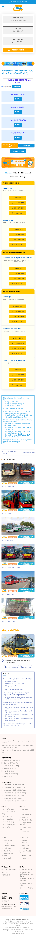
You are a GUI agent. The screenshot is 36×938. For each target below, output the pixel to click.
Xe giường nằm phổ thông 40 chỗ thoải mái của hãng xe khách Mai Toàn (18, 698)
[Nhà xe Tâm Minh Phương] (18, 554)
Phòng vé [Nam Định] (11, 686)
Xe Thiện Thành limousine (25, 823)
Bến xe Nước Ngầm (8, 824)
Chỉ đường (27, 667)
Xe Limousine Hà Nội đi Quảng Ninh (14, 801)
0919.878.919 (19, 208)
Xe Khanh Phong (7, 851)
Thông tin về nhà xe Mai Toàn (13, 690)
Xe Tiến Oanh (24, 832)
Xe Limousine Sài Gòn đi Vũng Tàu (14, 787)
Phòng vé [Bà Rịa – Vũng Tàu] (14, 683)
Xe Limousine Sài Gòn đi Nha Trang (14, 790)
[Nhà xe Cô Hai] (18, 500)
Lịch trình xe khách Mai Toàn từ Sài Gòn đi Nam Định (18, 711)
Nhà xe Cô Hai (7, 513)
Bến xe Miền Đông (8, 809)
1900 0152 (19, 198)
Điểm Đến (18, 28)
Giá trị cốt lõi (6, 875)
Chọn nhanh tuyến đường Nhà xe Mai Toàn (18, 679)
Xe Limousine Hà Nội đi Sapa (12, 798)
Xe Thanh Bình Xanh (27, 820)
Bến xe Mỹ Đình (7, 819)
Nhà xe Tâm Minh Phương (11, 567)
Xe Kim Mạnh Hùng (8, 845)
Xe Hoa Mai (24, 812)
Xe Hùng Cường (25, 855)
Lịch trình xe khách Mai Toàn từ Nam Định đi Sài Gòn (18, 708)
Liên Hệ (4, 872)
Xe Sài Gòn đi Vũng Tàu (10, 763)
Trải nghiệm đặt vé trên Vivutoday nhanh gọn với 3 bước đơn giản (17, 725)
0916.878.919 (19, 213)
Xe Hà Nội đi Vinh (8, 776)
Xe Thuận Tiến (25, 858)
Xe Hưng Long (7, 843)
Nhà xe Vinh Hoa (7, 540)
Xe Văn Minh (24, 837)
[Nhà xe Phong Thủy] (18, 608)
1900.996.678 (18, 203)
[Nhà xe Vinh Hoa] (18, 527)
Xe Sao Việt (24, 809)
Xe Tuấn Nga (24, 848)
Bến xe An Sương (8, 822)
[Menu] (3, 7)
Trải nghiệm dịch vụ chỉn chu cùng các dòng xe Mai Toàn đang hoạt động (16, 694)
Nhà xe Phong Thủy (8, 621)
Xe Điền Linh (24, 843)
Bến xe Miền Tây (7, 827)
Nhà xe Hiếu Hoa (28, 452)
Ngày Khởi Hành (18, 39)
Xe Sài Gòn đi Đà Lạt (9, 768)
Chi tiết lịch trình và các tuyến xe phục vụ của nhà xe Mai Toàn (17, 703)
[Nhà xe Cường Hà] (18, 473)
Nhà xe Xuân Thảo (8, 594)
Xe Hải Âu (5, 837)
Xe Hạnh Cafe (24, 845)
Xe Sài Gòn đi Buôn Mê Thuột (12, 760)
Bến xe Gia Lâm (7, 816)
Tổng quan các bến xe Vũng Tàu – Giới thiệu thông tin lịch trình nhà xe (17, 746)
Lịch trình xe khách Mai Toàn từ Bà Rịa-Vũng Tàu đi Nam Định (18, 719)
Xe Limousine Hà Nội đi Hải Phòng (14, 793)
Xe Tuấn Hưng (7, 848)
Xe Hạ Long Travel (26, 815)
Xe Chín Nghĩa (7, 840)
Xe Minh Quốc (6, 858)
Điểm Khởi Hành (18, 17)
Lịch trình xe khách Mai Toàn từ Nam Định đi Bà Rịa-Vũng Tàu (18, 715)
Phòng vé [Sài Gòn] (10, 681)
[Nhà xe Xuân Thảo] (18, 581)
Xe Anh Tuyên (24, 840)
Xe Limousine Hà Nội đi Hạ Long (13, 795)
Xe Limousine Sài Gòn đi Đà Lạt (13, 785)
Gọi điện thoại (13, 667)
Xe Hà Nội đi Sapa (8, 771)
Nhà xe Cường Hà (8, 486)
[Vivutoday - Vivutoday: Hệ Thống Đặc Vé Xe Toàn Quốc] (18, 8)
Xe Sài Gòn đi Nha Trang (10, 766)
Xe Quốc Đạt (24, 817)
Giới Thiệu (9, 869)
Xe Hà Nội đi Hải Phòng (10, 774)
